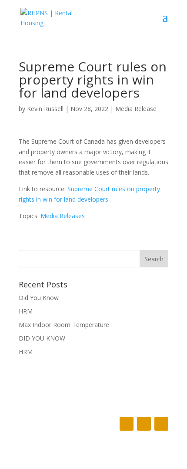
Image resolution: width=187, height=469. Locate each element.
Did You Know (39, 298)
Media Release (136, 109)
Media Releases (62, 216)
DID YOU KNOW (42, 338)
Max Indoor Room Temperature (64, 325)
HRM (26, 311)
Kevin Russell (45, 109)
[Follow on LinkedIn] (161, 424)
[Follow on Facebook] (127, 424)
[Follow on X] (144, 424)
